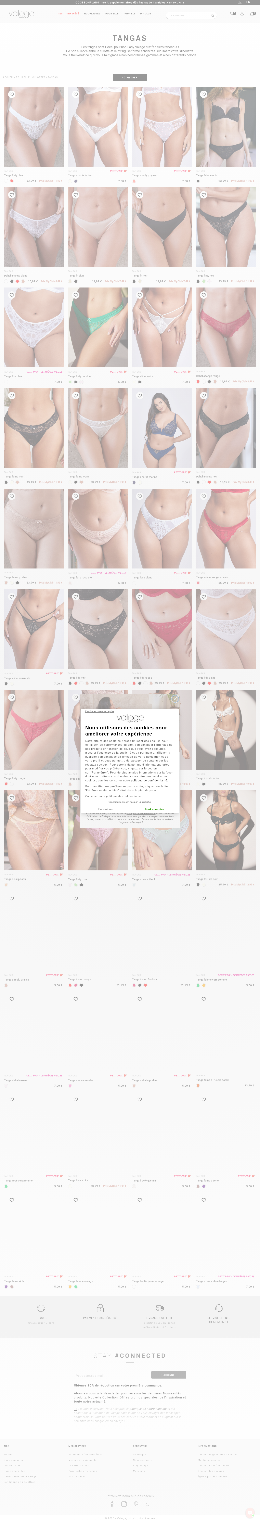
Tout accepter (154, 809)
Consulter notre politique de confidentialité (113, 796)
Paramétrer (105, 809)
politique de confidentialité (149, 780)
